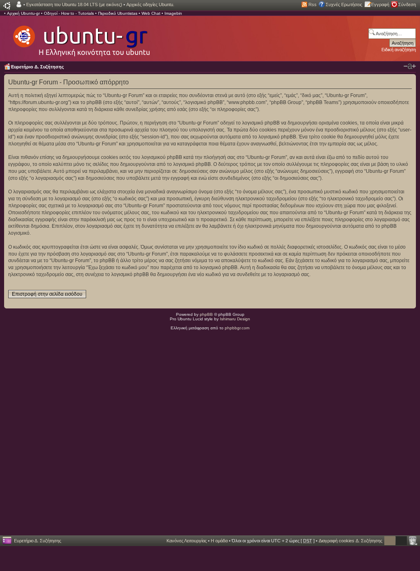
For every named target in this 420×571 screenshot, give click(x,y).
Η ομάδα (219, 540)
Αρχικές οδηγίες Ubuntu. (150, 4)
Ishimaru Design (235, 319)
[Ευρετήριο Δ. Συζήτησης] (81, 37)
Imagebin (173, 13)
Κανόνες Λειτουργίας (187, 540)
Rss (312, 4)
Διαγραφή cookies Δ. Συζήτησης (350, 540)
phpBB (206, 314)
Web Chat (151, 13)
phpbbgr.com (237, 328)
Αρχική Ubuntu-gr (23, 13)
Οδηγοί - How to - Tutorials (69, 13)
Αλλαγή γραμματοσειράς (410, 66)
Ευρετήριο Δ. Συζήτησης (37, 66)
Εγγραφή (380, 4)
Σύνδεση (407, 4)
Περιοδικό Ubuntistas (117, 13)
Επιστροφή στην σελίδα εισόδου (47, 294)
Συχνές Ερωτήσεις (344, 4)
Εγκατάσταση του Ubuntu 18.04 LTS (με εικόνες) (74, 4)
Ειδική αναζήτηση (398, 49)
